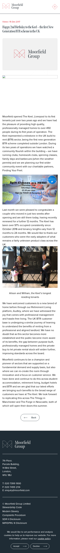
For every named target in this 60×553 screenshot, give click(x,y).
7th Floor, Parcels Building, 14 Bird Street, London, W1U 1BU (10, 468)
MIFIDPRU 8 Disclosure (14, 523)
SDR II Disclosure (11, 519)
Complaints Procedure (14, 515)
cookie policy (44, 538)
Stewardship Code (12, 507)
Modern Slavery (10, 511)
